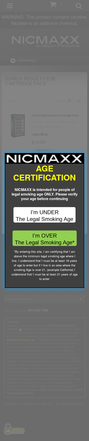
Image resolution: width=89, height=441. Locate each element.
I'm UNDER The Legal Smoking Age (44, 215)
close (81, 284)
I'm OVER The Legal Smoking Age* (44, 239)
